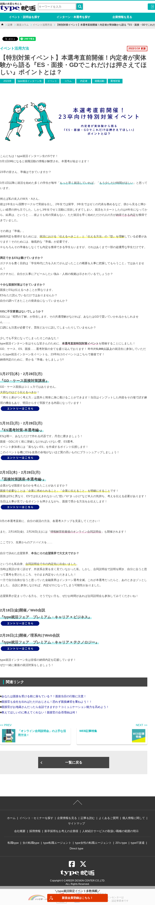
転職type (13, 842)
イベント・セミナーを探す (36, 818)
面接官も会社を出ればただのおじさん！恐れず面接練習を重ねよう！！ (47, 701)
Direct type (76, 848)
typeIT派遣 (138, 842)
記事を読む (88, 818)
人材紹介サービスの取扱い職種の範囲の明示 (110, 831)
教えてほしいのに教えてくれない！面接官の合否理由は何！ (40, 712)
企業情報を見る (122, 17)
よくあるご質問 (108, 818)
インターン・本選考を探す (73, 17)
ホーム (11, 818)
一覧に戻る (73, 762)
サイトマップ (76, 823)
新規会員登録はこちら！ (77, 897)
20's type (121, 842)
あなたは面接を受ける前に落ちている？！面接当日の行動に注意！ (44, 696)
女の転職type (31, 842)
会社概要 (19, 831)
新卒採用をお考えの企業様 (61, 831)
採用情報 (35, 831)
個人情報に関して (133, 818)
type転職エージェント (57, 842)
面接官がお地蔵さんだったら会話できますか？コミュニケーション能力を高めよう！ (55, 707)
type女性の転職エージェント (93, 842)
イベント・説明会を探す (24, 17)
